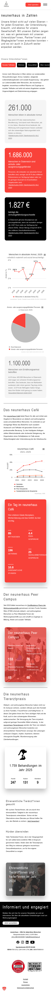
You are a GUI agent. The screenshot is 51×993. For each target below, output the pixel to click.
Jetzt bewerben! (33, 821)
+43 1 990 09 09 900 (18, 937)
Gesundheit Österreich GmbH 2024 (20, 393)
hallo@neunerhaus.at (33, 937)
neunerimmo (25, 985)
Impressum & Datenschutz (25, 988)
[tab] (8, 65)
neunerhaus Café (13, 416)
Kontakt (25, 979)
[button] (4, 988)
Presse (25, 982)
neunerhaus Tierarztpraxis (13, 725)
